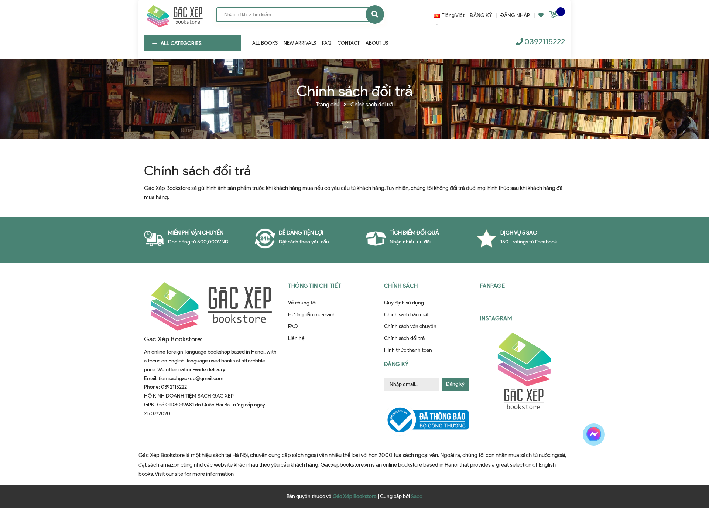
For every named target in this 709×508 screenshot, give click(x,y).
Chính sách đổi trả (197, 170)
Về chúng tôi (302, 303)
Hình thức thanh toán (408, 350)
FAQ (293, 326)
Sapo (416, 496)
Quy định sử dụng (404, 303)
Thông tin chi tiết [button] (314, 286)
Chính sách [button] (401, 286)
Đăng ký (455, 384)
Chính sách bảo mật (406, 314)
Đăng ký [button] (396, 364)
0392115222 (544, 42)
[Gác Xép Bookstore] (174, 14)
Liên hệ (296, 338)
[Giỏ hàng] (554, 16)
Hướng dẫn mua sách (312, 314)
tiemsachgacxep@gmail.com (190, 378)
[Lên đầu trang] (592, 460)
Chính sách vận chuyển (410, 326)
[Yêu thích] (541, 15)
